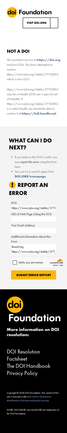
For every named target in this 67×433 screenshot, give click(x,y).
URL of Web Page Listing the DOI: (31, 214)
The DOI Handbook (28, 366)
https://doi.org (48, 60)
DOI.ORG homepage (30, 176)
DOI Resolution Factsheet (23, 355)
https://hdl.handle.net (39, 113)
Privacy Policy (22, 373)
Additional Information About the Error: (31, 238)
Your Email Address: (23, 225)
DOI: (14, 203)
